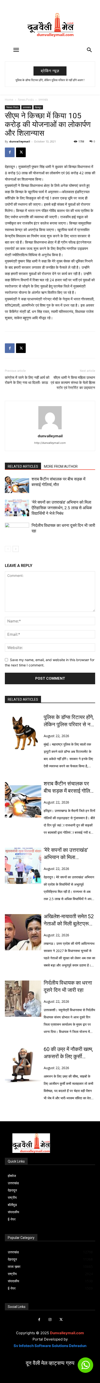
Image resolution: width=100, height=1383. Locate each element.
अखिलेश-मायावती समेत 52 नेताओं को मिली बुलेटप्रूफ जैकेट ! (69, 920)
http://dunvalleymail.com (50, 443)
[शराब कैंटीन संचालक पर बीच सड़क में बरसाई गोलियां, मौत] (17, 484)
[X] (21, 152)
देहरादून (38, 107)
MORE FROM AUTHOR (61, 466)
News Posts (26, 100)
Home (9, 100)
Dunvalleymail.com (67, 1333)
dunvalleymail (19, 141)
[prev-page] (8, 549)
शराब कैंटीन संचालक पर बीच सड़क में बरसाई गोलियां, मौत (69, 788)
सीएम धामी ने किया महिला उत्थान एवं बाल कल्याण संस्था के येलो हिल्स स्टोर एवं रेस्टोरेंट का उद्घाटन (73, 382)
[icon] (85, 1367)
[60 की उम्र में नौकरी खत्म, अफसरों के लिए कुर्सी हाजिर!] (23, 1065)
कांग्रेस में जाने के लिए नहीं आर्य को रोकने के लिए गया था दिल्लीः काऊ (27, 380)
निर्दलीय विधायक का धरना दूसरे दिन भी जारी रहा (68, 986)
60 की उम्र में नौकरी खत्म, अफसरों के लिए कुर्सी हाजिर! (68, 1053)
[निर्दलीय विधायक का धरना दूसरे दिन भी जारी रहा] (17, 531)
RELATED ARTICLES (23, 466)
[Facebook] (10, 152)
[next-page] (16, 549)
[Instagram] (50, 1319)
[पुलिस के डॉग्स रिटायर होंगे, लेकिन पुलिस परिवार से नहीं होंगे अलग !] (23, 733)
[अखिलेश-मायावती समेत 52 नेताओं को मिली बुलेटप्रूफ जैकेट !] (23, 932)
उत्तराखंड (43, 100)
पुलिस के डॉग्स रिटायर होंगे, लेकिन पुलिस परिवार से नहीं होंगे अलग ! (50, 80)
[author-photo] (50, 429)
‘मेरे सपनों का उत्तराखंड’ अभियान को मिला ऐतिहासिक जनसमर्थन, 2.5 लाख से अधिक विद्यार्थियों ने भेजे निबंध (62, 508)
